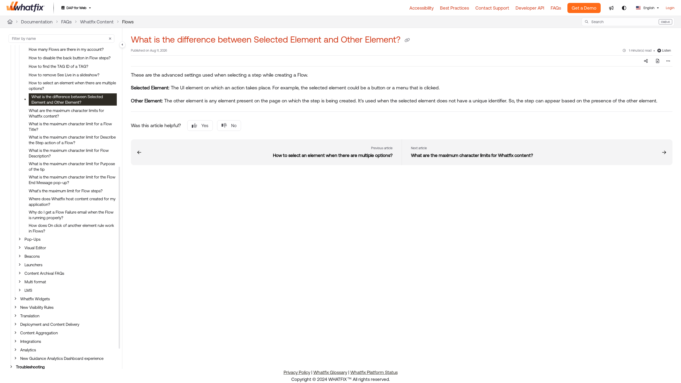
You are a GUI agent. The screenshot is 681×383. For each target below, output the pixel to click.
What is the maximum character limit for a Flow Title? (70, 127)
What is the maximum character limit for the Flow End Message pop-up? (72, 180)
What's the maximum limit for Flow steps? (66, 191)
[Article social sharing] (646, 61)
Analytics (28, 350)
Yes (204, 125)
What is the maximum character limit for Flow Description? (69, 153)
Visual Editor (35, 247)
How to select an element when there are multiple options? (72, 86)
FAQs (66, 21)
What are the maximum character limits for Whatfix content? (66, 113)
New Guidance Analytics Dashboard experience (61, 358)
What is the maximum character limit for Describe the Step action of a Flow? (72, 140)
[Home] (25, 8)
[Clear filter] (110, 38)
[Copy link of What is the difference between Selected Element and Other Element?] (407, 40)
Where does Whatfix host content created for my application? (72, 202)
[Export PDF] (657, 61)
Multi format (35, 282)
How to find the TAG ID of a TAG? (58, 66)
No (233, 125)
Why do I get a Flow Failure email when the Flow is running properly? (71, 215)
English (648, 8)
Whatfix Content (97, 21)
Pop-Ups (32, 239)
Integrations (30, 341)
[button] (628, 22)
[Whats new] (611, 8)
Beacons (32, 256)
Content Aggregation (39, 333)
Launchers (33, 265)
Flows (128, 21)
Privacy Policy (297, 372)
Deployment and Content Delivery (49, 324)
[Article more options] (668, 61)
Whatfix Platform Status (374, 372)
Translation (29, 316)
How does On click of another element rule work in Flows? (71, 228)
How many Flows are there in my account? (66, 49)
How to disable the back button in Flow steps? (70, 58)
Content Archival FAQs (44, 273)
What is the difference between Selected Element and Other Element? (67, 99)
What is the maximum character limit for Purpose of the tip (72, 166)
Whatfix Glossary (330, 372)
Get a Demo (584, 8)
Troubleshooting (30, 367)
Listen (666, 50)
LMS (28, 290)
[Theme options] (624, 8)
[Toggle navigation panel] (122, 44)
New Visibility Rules (36, 307)
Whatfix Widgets (35, 299)
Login (670, 8)
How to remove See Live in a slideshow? (64, 75)
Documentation (37, 21)
